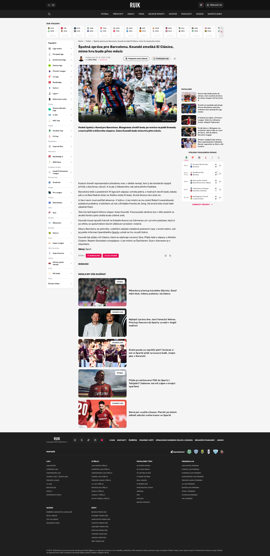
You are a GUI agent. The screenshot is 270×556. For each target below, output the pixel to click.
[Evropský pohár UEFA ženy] (212, 157)
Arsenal (140, 491)
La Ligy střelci (98, 484)
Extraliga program (189, 495)
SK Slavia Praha (143, 469)
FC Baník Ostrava (143, 477)
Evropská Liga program (191, 473)
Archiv (220, 440)
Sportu (115, 232)
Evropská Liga (52, 469)
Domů (80, 41)
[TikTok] (88, 440)
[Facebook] (75, 440)
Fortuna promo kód (100, 530)
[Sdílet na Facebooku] (165, 255)
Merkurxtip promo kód (101, 519)
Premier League (52, 480)
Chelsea (140, 499)
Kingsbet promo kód (100, 516)
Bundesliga (51, 488)
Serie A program (188, 491)
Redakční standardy (205, 440)
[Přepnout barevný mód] (51, 5)
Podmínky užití (146, 440)
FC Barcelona (93, 256)
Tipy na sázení (52, 519)
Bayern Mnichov (143, 502)
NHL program (187, 499)
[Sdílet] (174, 58)
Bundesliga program (190, 488)
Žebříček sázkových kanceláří (59, 512)
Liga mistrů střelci (99, 466)
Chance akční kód (99, 538)
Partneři (50, 452)
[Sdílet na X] (170, 255)
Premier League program (192, 480)
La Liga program (188, 484)
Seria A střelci (98, 491)
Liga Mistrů (51, 466)
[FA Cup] (205, 157)
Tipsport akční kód (99, 534)
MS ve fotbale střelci (101, 499)
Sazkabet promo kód (100, 527)
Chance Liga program (190, 469)
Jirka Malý (91, 60)
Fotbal (88, 41)
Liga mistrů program (190, 466)
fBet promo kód (98, 541)
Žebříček (133, 440)
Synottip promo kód (100, 523)
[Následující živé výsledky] (220, 32)
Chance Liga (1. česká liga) (57, 477)
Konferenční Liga (53, 473)
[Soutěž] (201, 5)
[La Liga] (193, 157)
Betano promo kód (99, 512)
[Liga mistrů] (199, 157)
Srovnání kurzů (53, 523)
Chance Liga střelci (100, 477)
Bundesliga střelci (100, 488)
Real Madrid (142, 480)
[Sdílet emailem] (174, 255)
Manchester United (145, 488)
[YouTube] (102, 440)
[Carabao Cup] (186, 157)
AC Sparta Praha (143, 466)
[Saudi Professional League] (218, 157)
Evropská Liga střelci (101, 469)
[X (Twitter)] (82, 440)
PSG (138, 495)
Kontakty (121, 440)
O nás (112, 440)
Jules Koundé (110, 256)
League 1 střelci (98, 495)
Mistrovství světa (53, 495)
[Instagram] (95, 440)
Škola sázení (51, 516)
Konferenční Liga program (193, 477)
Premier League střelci (101, 480)
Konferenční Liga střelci (102, 473)
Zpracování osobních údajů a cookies (174, 440)
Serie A (49, 491)
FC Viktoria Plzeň (144, 473)
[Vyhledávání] (49, 14)
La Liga (49, 484)
